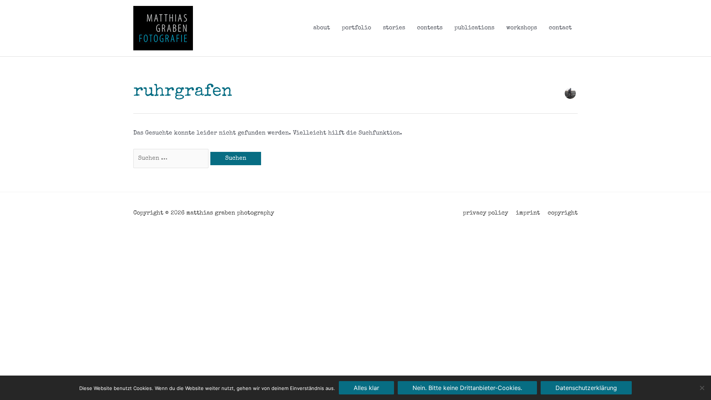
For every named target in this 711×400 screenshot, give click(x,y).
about (321, 28)
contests (430, 28)
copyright (563, 213)
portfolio (356, 28)
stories (394, 28)
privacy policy (485, 213)
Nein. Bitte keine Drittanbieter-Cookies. (467, 387)
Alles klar (366, 387)
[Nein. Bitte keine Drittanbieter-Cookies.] (701, 387)
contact (560, 28)
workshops (521, 28)
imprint (528, 213)
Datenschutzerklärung (586, 387)
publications (474, 28)
